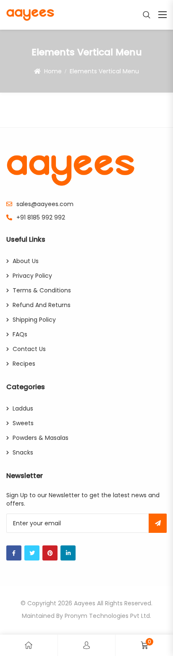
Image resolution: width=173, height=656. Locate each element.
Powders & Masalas (40, 438)
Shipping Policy (34, 319)
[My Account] (86, 645)
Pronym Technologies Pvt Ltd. (108, 616)
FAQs (20, 334)
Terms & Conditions (42, 290)
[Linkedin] (68, 552)
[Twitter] (31, 552)
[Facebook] (13, 552)
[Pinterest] (50, 552)
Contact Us (29, 349)
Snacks (23, 452)
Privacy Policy (32, 275)
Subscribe (158, 523)
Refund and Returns (42, 305)
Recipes (24, 363)
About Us (26, 261)
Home (53, 71)
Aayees (84, 603)
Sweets (23, 423)
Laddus (23, 408)
